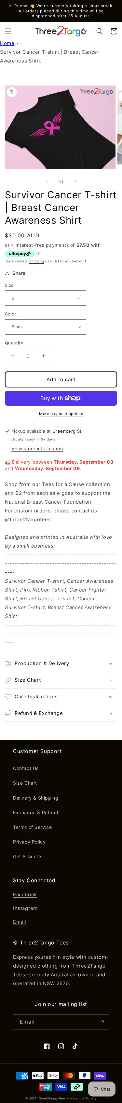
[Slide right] (75, 181)
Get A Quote (27, 856)
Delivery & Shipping (35, 798)
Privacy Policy (29, 842)
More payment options (61, 413)
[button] (8, 31)
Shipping (36, 261)
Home (7, 43)
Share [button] (19, 273)
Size (9, 285)
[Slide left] (47, 181)
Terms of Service (32, 827)
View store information (37, 448)
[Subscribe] (101, 1021)
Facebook (25, 894)
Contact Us (26, 768)
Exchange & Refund (35, 812)
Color (10, 313)
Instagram (25, 908)
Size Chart (25, 783)
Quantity (14, 342)
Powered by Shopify (82, 1098)
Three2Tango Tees (51, 1098)
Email (19, 922)
